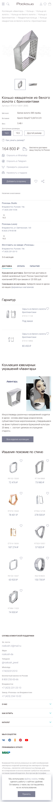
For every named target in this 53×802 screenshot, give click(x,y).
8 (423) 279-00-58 (9, 231)
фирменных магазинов (22, 287)
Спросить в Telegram (16, 161)
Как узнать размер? (15, 140)
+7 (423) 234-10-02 (11, 696)
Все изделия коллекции (18, 439)
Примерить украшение (17, 167)
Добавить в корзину (16, 181)
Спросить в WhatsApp (17, 155)
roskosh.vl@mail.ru (11, 645)
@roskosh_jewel (10, 662)
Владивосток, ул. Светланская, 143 (16, 228)
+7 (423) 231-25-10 (9, 251)
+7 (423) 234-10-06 (9, 210)
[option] (26, 50)
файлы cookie (30, 779)
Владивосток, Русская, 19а (13, 207)
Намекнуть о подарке (17, 173)
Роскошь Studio (9, 203)
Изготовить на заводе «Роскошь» (18, 245)
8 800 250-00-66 (10, 679)
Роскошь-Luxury (9, 224)
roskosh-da (7, 654)
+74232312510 (9, 671)
